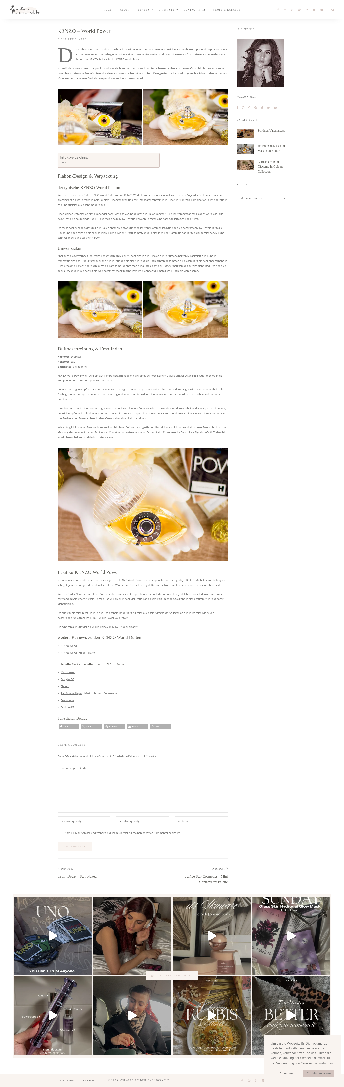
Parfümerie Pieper (71, 693)
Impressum (66, 1080)
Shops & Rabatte (227, 9)
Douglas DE (67, 679)
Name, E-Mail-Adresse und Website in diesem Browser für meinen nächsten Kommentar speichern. (123, 833)
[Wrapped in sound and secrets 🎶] (132, 936)
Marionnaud (68, 672)
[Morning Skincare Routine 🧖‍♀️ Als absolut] (53, 1015)
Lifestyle (167, 9)
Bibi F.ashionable (72, 39)
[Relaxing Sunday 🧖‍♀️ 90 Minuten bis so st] (291, 936)
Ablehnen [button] (286, 1073)
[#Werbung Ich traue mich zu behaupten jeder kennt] (53, 936)
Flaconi (65, 686)
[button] (69, 726)
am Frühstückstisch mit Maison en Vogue (272, 148)
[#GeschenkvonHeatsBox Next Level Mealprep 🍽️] (132, 1015)
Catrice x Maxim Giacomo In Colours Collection (270, 166)
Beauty (144, 9)
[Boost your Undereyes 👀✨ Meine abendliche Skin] (212, 936)
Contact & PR (194, 9)
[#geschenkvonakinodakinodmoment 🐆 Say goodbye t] (291, 1015)
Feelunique (67, 700)
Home (108, 9)
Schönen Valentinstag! (272, 130)
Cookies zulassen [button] (319, 1073)
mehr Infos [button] (326, 1063)
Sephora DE (67, 707)
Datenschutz (89, 1080)
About (125, 9)
